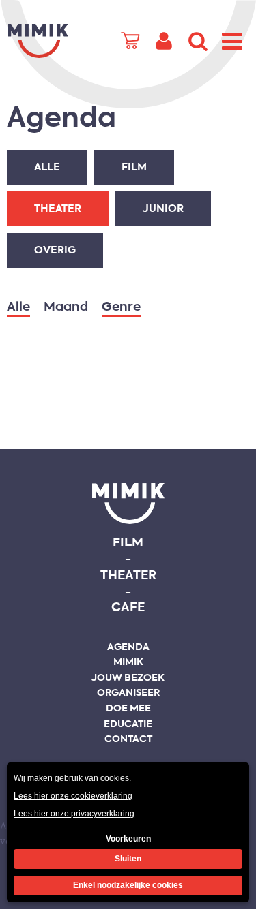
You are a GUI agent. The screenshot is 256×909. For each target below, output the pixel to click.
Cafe (128, 608)
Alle (47, 167)
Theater (57, 209)
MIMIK (128, 503)
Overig (55, 250)
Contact (128, 739)
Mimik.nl (37, 41)
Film (134, 167)
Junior (163, 209)
